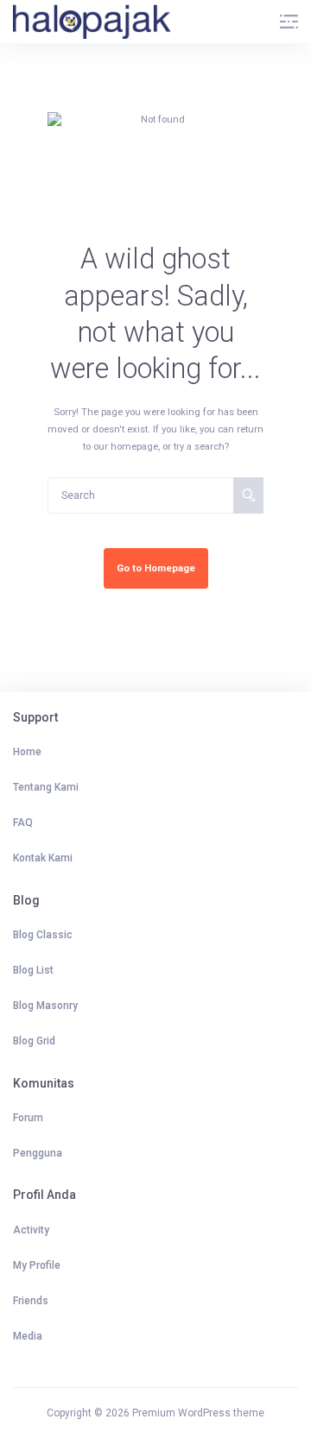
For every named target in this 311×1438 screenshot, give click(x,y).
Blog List (33, 970)
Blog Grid (34, 1041)
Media (27, 1336)
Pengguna (37, 1153)
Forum (28, 1118)
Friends (30, 1301)
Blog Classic (43, 935)
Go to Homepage (156, 568)
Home (27, 752)
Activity (31, 1230)
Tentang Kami (46, 787)
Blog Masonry (45, 1006)
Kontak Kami (43, 858)
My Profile (36, 1265)
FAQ (23, 823)
